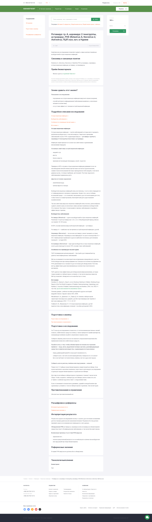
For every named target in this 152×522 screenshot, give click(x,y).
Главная (25, 478)
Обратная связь (53, 495)
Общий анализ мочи (76, 24)
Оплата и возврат (92, 507)
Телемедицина (67, 489)
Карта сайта (83, 507)
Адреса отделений (53, 493)
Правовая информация (105, 507)
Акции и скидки (53, 491)
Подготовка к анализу (32, 28)
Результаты (106, 2)
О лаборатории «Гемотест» (89, 489)
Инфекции (36, 478)
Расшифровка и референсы (33, 34)
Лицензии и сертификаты (88, 495)
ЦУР (114, 507)
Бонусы (115, 2)
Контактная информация (88, 493)
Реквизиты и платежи (87, 498)
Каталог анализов (53, 489)
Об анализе (29, 23)
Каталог (31, 478)
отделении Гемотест (69, 73)
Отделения (84, 8)
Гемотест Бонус (68, 493)
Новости (84, 491)
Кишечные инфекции (45, 478)
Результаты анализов (69, 491)
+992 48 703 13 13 (30, 2)
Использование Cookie (123, 507)
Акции (77, 8)
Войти (125, 2)
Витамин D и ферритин (64, 24)
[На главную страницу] (29, 9)
